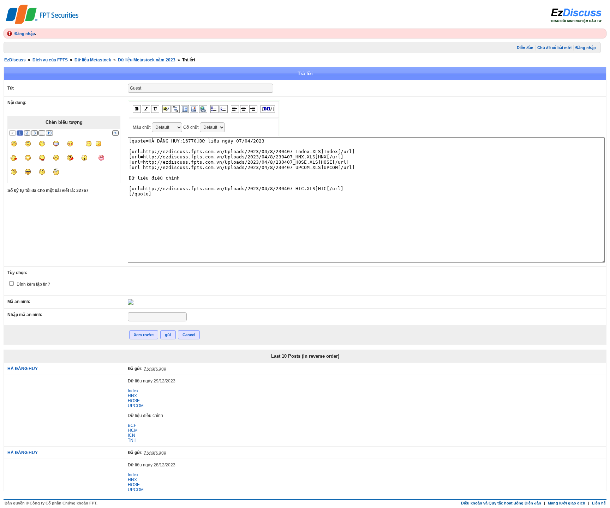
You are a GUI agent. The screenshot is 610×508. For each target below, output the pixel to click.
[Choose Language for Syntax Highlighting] (185, 109)
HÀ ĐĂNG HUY (22, 368)
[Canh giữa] (244, 109)
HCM (133, 430)
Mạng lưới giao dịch (566, 503)
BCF (132, 425)
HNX (132, 395)
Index (133, 390)
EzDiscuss (15, 60)
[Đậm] (137, 109)
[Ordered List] (224, 109)
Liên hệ (599, 503)
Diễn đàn (525, 48)
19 (49, 133)
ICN (131, 435)
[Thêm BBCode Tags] (268, 109)
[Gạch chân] (155, 109)
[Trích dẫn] (176, 109)
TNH (132, 440)
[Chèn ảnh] (194, 109)
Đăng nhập (24, 33)
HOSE (134, 400)
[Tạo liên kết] (203, 109)
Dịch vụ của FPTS (50, 60)
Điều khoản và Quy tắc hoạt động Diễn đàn (501, 503)
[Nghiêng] (146, 109)
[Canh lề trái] (235, 109)
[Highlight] (166, 109)
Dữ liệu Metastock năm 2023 (146, 60)
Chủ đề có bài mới (554, 48)
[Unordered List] (214, 109)
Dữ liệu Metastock (92, 60)
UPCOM (136, 405)
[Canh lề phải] (253, 109)
